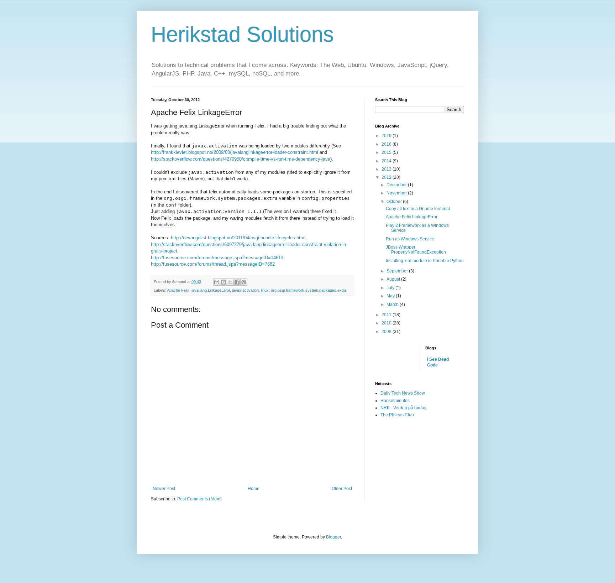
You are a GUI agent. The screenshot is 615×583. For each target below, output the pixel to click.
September (398, 271)
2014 (387, 160)
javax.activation (245, 290)
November (397, 193)
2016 (387, 144)
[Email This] (216, 282)
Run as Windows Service (410, 238)
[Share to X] (230, 282)
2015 (387, 152)
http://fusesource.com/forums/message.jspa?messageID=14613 (217, 257)
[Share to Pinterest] (243, 282)
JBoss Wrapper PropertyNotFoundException (416, 250)
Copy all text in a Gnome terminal (418, 208)
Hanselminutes (395, 400)
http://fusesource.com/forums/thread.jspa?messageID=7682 (213, 264)
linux (265, 290)
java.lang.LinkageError (210, 290)
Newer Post (164, 488)
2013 (387, 169)
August (394, 279)
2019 (387, 135)
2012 (387, 177)
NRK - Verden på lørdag (403, 407)
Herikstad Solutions (242, 34)
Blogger (333, 537)
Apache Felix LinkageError (411, 216)
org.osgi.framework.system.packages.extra (308, 290)
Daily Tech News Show (402, 393)
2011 (387, 314)
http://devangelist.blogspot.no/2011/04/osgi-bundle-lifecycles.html (238, 237)
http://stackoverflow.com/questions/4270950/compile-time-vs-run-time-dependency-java (240, 159)
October (395, 201)
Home (253, 488)
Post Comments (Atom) (199, 498)
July (391, 287)
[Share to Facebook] (237, 282)
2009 (387, 331)
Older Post (342, 488)
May (391, 295)
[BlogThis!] (223, 282)
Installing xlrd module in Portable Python (425, 260)
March (393, 304)
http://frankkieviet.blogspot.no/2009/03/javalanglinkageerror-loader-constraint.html (234, 152)
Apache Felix (178, 290)
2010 (387, 323)
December (397, 184)
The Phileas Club (397, 414)
